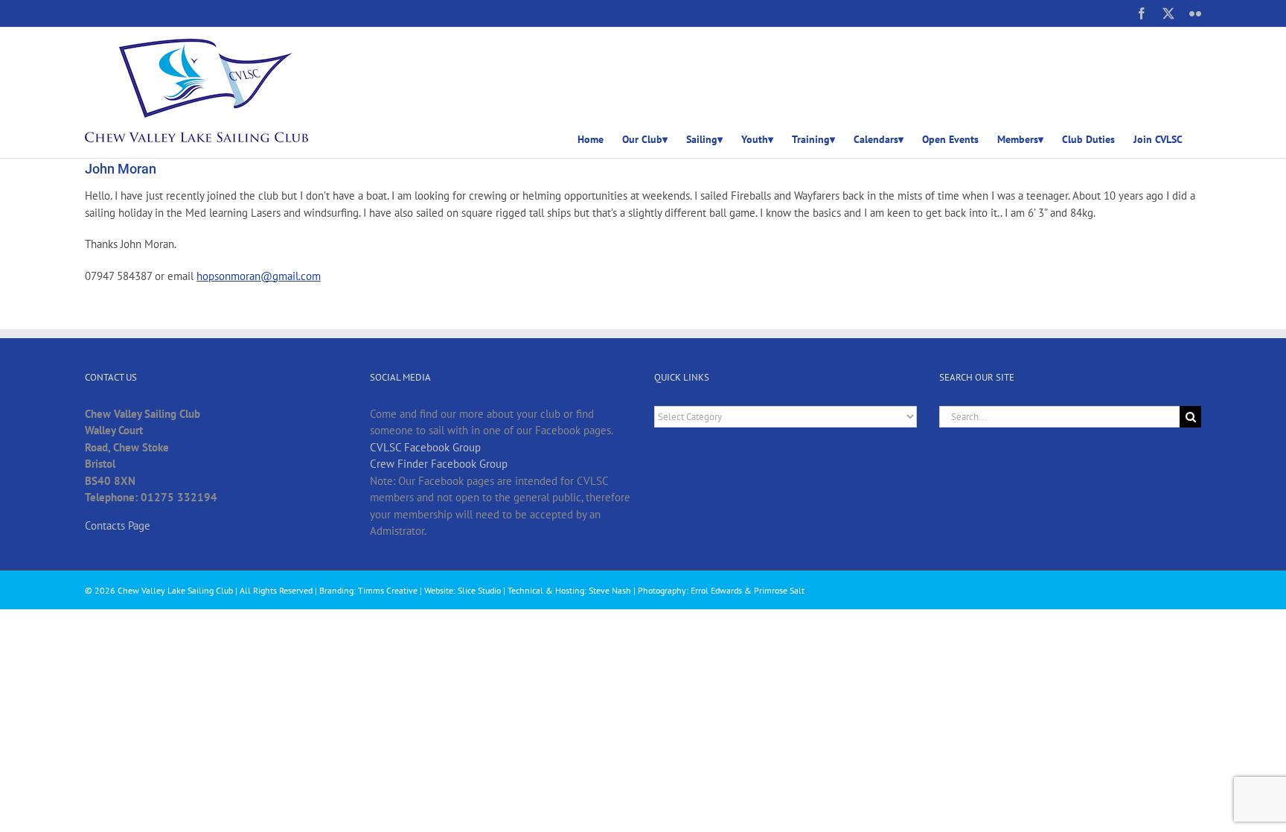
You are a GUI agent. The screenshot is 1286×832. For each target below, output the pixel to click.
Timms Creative (388, 590)
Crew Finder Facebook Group (439, 464)
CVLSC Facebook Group (425, 447)
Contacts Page (117, 525)
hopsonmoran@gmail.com (258, 276)
